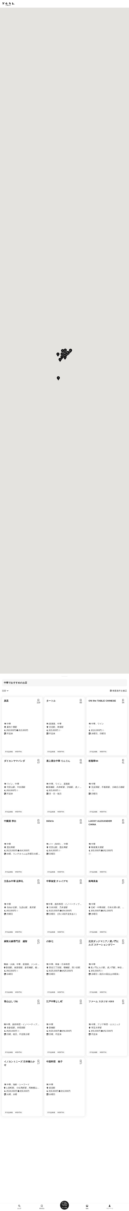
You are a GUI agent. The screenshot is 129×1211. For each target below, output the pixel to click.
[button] (66, 355)
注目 (4, 691)
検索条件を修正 (119, 691)
